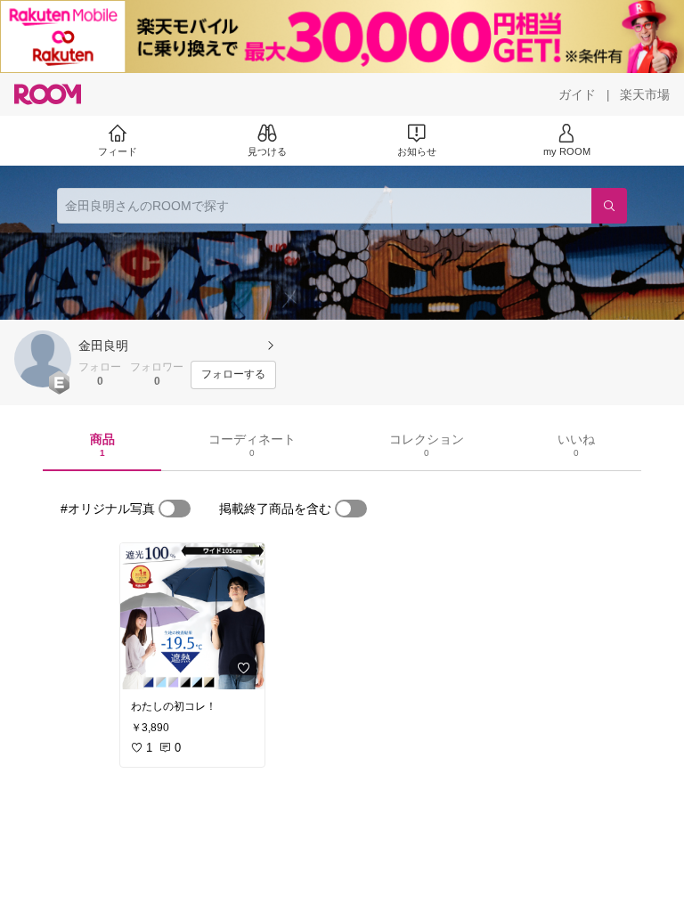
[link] (192, 616)
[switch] (175, 508)
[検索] (609, 206)
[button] (42, 358)
